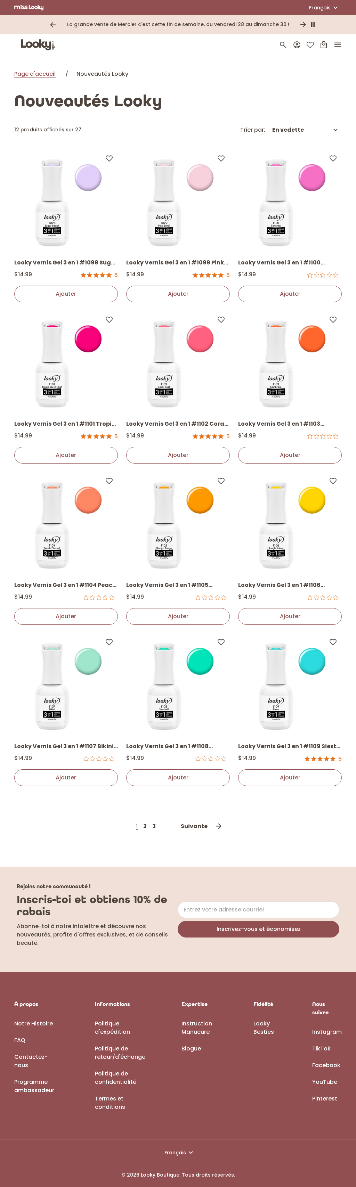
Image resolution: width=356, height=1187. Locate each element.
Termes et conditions (110, 1103)
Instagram (327, 1032)
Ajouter (66, 294)
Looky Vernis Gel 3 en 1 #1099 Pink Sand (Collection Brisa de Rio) (175, 263)
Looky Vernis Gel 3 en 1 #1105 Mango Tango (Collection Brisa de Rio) (177, 585)
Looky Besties (263, 1028)
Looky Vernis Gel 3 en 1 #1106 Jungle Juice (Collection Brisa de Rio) (286, 585)
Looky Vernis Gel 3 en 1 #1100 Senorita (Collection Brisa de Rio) (287, 263)
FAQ (19, 1040)
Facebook (326, 1065)
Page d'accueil (35, 74)
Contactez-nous (31, 1061)
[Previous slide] (53, 25)
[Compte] (297, 45)
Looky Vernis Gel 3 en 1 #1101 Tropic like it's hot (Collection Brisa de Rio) (64, 424)
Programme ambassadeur (34, 1086)
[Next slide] (303, 25)
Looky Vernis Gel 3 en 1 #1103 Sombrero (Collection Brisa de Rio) (289, 424)
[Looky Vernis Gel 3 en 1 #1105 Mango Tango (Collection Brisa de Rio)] (178, 523)
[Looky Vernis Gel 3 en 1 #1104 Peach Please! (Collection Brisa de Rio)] (66, 523)
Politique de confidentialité (115, 1078)
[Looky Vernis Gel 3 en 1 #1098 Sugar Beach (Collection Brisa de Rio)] (66, 201)
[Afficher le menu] (337, 45)
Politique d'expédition (112, 1028)
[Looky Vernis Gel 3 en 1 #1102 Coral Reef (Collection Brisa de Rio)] (178, 362)
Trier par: (252, 130)
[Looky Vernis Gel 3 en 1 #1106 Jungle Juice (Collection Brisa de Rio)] (290, 523)
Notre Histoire (33, 1024)
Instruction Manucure (196, 1028)
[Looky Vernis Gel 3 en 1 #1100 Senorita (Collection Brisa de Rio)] (290, 201)
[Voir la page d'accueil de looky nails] (39, 44)
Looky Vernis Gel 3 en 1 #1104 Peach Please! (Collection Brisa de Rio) (65, 585)
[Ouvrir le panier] (323, 45)
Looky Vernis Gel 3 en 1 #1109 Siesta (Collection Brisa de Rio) (289, 746)
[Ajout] (109, 158)
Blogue (191, 1049)
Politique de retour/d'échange (120, 1053)
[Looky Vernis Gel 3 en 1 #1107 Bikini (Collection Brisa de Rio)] (66, 685)
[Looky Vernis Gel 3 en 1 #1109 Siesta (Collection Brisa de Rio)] (290, 685)
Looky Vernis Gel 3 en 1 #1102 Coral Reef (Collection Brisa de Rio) (176, 424)
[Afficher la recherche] (283, 45)
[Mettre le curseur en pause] (313, 25)
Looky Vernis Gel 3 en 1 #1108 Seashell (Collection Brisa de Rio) (175, 746)
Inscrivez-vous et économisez (259, 929)
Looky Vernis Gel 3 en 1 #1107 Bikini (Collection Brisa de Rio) (64, 746)
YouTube (324, 1082)
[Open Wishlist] (310, 45)
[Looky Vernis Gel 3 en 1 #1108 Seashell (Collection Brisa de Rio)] (178, 685)
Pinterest (324, 1099)
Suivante (194, 826)
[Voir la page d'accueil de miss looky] (29, 7)
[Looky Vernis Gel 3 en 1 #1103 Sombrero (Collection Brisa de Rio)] (290, 362)
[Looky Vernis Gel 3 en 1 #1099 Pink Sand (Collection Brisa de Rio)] (178, 201)
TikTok (321, 1049)
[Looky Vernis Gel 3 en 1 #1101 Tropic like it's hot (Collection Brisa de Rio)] (66, 362)
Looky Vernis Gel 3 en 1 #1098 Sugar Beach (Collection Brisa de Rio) (66, 263)
